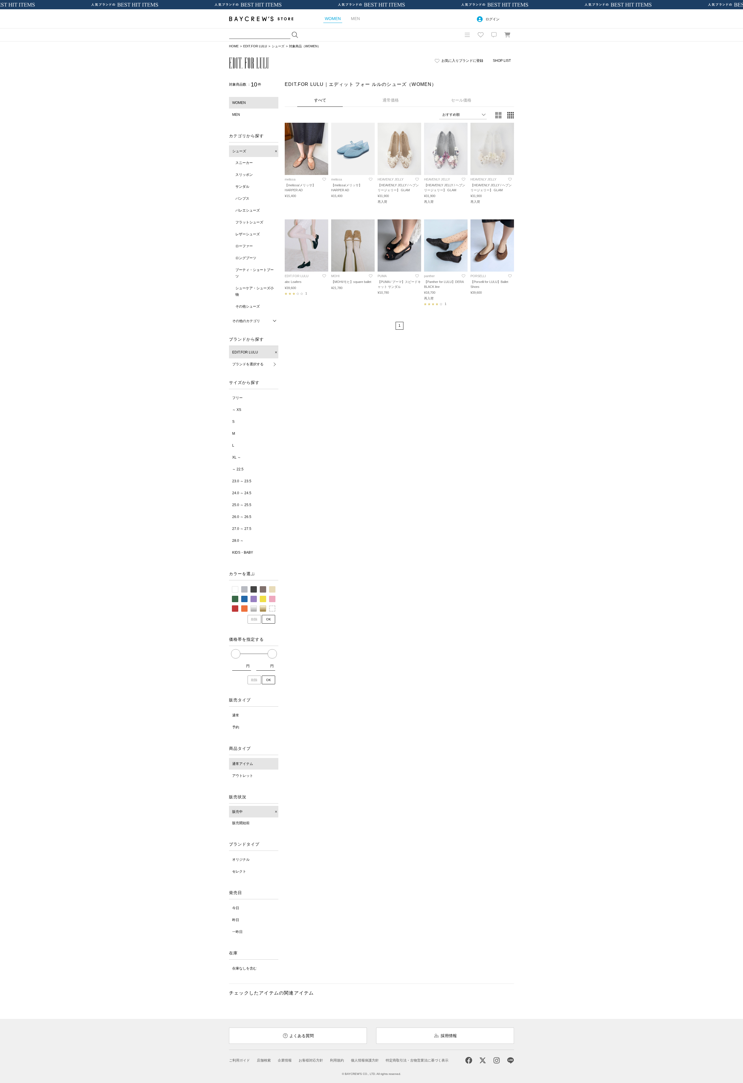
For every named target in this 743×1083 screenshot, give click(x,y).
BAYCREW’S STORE (265, 18)
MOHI (335, 276)
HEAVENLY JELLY (390, 179)
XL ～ (236, 457)
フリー (237, 398)
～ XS (236, 410)
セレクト (239, 871)
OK (268, 619)
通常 (235, 715)
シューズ (278, 46)
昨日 (235, 920)
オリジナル (241, 860)
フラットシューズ (249, 222)
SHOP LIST (502, 61)
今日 (235, 908)
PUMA (382, 276)
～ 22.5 (238, 469)
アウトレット (242, 776)
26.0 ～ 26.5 (241, 517)
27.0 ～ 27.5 (241, 529)
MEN (236, 115)
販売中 (237, 812)
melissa (290, 179)
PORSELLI (478, 276)
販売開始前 (241, 823)
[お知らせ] (494, 34)
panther (429, 276)
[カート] (507, 34)
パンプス (242, 198)
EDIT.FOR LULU (255, 46)
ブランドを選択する (248, 364)
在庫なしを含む (244, 968)
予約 (235, 727)
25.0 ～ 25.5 (241, 505)
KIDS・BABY (242, 552)
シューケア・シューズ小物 (254, 291)
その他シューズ (247, 306)
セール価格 (461, 100)
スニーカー (244, 163)
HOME (234, 46)
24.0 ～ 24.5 (241, 493)
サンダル (242, 187)
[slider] (235, 653)
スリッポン (244, 175)
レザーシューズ (247, 234)
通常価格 (391, 100)
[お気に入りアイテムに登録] (324, 179)
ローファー (244, 246)
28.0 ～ (238, 541)
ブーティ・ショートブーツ (254, 273)
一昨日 (237, 932)
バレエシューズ (247, 210)
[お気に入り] (480, 34)
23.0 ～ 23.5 (241, 481)
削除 (254, 619)
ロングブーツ (245, 258)
